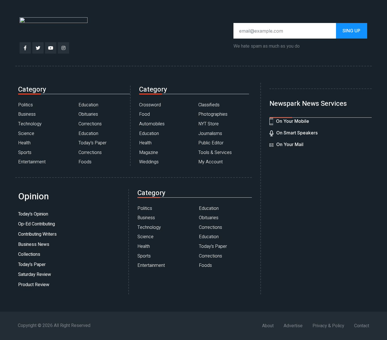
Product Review (33, 284)
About (268, 325)
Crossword (150, 105)
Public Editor (211, 143)
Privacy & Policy (328, 325)
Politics (25, 105)
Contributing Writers (37, 234)
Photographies (212, 114)
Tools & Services (215, 152)
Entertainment (32, 162)
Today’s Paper (92, 143)
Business (27, 114)
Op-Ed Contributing (36, 224)
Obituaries (88, 114)
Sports (24, 152)
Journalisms (210, 133)
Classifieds (209, 105)
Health (24, 143)
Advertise (293, 325)
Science (26, 133)
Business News (33, 244)
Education (88, 105)
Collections (29, 254)
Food (144, 114)
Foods (85, 162)
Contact (361, 325)
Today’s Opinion (33, 214)
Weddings (149, 162)
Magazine (148, 152)
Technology (30, 124)
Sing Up (351, 30)
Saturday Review (34, 274)
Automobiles (152, 124)
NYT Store (208, 124)
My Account (210, 162)
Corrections (90, 124)
